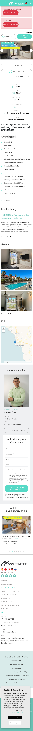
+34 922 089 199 (7, 619)
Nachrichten (6, 602)
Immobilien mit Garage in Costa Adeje (16, 672)
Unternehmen (6, 584)
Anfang (4, 580)
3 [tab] (12, 551)
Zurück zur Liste (24, 76)
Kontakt (4, 609)
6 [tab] (18, 551)
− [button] (3, 331)
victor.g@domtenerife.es (12, 424)
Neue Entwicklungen (10, 591)
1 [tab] (9, 551)
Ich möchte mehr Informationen (16, 489)
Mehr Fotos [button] (6, 314)
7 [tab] (20, 551)
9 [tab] (23, 551)
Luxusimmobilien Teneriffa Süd (16, 679)
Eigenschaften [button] (7, 587)
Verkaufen (5, 598)
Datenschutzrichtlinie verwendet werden (17, 478)
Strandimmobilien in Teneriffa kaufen (16, 683)
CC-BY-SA (28, 362)
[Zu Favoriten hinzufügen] (28, 518)
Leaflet (5, 362)
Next (31, 50)
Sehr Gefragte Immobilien (16, 664)
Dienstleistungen (8, 594)
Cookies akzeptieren (15, 718)
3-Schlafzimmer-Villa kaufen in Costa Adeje (16, 675)
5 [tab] (16, 551)
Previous (2, 50)
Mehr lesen (6, 237)
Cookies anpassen (15, 723)
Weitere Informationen (19, 713)
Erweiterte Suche (10, 13)
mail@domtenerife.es (8, 632)
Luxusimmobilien (16, 668)
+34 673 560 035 (10, 419)
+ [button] (3, 328)
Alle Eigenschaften (16, 430)
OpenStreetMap (16, 362)
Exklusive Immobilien (16, 661)
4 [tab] (14, 551)
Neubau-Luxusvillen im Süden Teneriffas (16, 657)
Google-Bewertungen (10, 605)
